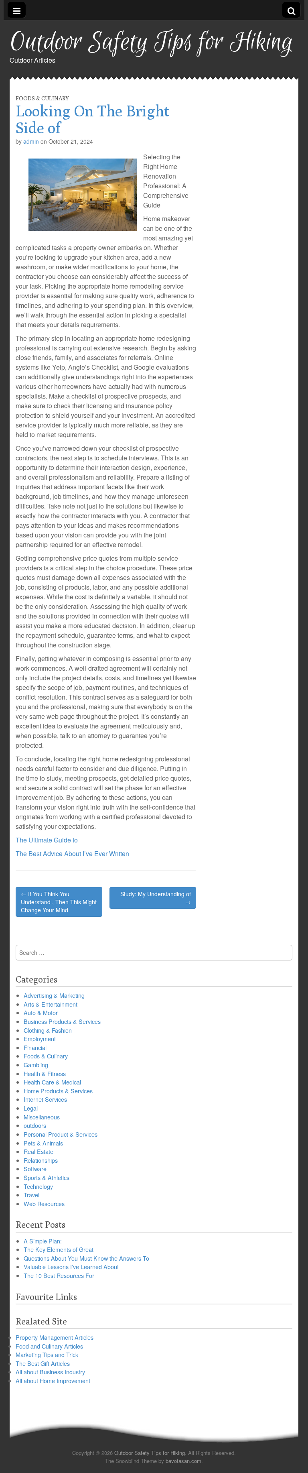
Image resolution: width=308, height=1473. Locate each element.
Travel (31, 1194)
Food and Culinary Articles (49, 1346)
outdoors (35, 1125)
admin (31, 141)
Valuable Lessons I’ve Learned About (71, 1266)
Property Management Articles (54, 1337)
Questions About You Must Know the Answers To (86, 1258)
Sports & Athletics (46, 1177)
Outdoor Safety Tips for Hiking (151, 42)
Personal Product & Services (60, 1134)
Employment (40, 1038)
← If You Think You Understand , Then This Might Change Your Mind (59, 902)
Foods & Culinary (42, 98)
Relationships (41, 1160)
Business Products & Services (62, 1021)
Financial (35, 1047)
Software (35, 1168)
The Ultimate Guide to (47, 839)
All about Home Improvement (53, 1380)
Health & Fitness (45, 1073)
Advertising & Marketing (54, 995)
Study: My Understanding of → (155, 898)
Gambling (36, 1064)
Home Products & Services (58, 1090)
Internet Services (45, 1099)
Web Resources (44, 1203)
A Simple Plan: (43, 1241)
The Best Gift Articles (43, 1363)
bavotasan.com (183, 1461)
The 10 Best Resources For (59, 1275)
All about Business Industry (50, 1371)
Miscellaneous (42, 1117)
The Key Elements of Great (58, 1249)
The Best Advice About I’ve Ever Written (72, 853)
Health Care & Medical (52, 1082)
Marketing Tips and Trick (47, 1354)
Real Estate (38, 1151)
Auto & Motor (41, 1012)
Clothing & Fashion (48, 1030)
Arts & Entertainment (50, 1004)
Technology (38, 1186)
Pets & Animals (43, 1143)
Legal (31, 1108)
